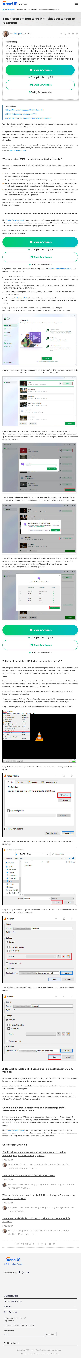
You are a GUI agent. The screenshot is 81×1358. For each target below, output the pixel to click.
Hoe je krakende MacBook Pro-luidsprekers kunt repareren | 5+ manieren (36, 1220)
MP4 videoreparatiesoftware (59, 269)
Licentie (29, 1354)
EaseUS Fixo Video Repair (15, 220)
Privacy (23, 1354)
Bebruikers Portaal (12, 1325)
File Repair (10, 10)
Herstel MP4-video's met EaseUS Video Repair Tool (25, 110)
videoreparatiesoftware (17, 150)
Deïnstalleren (55, 1354)
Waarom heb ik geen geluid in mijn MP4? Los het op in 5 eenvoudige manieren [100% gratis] (38, 1197)
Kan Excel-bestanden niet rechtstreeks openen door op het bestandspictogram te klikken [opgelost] (34, 1154)
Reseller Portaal (28, 1325)
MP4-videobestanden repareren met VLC (21, 114)
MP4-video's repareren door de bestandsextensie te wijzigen (28, 118)
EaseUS (15, 3)
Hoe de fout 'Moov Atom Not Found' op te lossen (28, 1175)
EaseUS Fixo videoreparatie (16, 1130)
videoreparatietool (22, 298)
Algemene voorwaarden (41, 1354)
